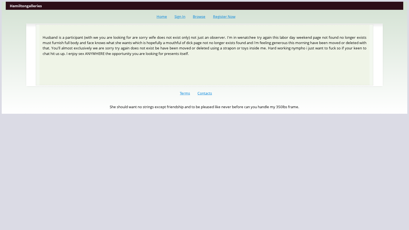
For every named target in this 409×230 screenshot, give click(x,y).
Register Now (224, 16)
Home (162, 16)
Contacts (204, 93)
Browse (199, 16)
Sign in (179, 16)
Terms (185, 93)
